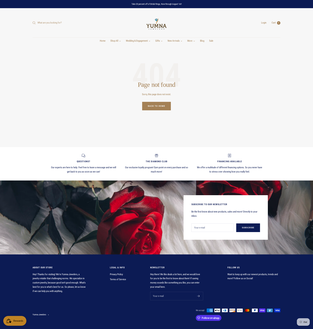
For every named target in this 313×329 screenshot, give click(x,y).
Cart (275, 22)
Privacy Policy (116, 274)
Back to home (156, 106)
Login (263, 22)
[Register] (198, 296)
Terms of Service (118, 279)
